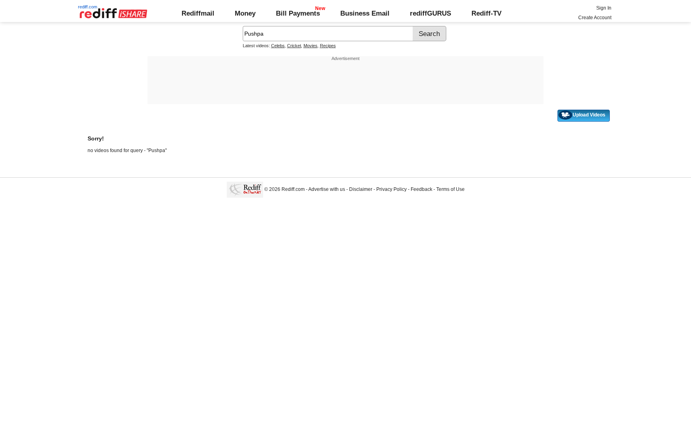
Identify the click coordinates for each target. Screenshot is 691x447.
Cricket (294, 45)
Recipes (328, 45)
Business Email (364, 13)
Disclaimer (360, 189)
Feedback (421, 189)
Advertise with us (326, 189)
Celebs (278, 45)
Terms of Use (450, 189)
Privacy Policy (391, 189)
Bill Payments (298, 13)
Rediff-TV (486, 13)
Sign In (603, 8)
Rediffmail (198, 13)
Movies (311, 45)
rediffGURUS (430, 13)
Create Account (594, 17)
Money (245, 13)
